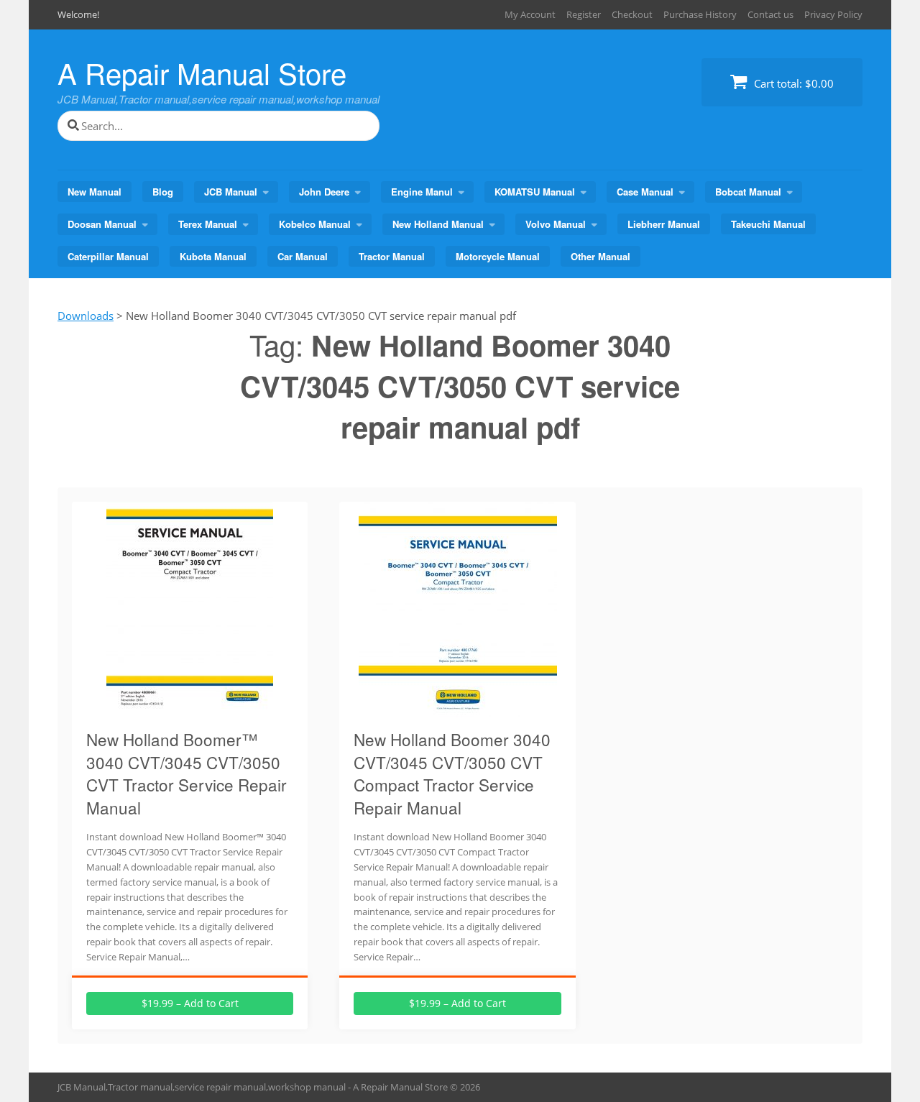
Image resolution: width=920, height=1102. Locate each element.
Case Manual (645, 191)
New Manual (94, 191)
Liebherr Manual (663, 224)
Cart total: (792, 83)
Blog (162, 191)
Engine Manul (422, 191)
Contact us (771, 14)
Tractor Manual (392, 256)
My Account (530, 14)
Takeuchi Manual (768, 224)
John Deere (324, 191)
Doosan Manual (102, 224)
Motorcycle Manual (498, 256)
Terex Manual (207, 224)
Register (583, 14)
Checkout (632, 14)
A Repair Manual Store (202, 72)
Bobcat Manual (748, 191)
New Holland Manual (438, 224)
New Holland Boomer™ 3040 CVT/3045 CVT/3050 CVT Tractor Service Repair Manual (186, 773)
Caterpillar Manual (108, 256)
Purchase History (700, 14)
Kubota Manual (213, 256)
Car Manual (302, 256)
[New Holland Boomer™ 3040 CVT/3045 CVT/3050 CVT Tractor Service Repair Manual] (189, 709)
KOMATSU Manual (534, 191)
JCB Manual (230, 191)
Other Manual (600, 256)
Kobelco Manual (315, 224)
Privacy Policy (833, 14)
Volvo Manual (555, 224)
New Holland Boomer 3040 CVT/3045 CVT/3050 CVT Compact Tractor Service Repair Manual (452, 773)
